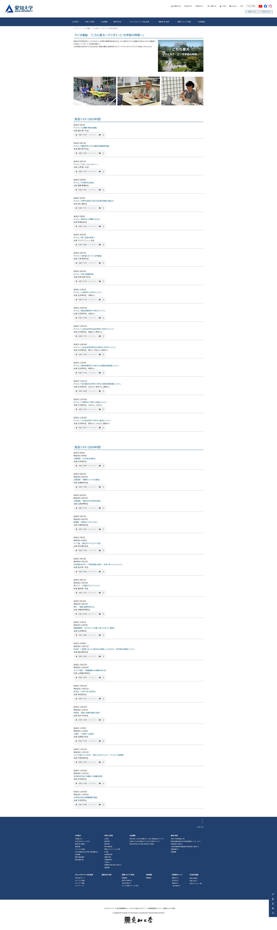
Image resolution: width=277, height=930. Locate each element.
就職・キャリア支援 (184, 22)
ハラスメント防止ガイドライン (137, 908)
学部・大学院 (89, 22)
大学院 (106, 862)
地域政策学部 (108, 854)
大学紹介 (75, 22)
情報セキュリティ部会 (169, 908)
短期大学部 (107, 857)
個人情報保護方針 (122, 908)
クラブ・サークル (79, 886)
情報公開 (77, 846)
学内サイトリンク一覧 (195, 883)
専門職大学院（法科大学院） (112, 865)
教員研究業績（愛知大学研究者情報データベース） (185, 841)
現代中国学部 (108, 846)
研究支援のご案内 (176, 844)
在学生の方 (188, 6)
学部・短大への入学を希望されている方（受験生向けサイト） (146, 839)
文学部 (106, 852)
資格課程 (107, 867)
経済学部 (107, 841)
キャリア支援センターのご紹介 (130, 886)
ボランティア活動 (79, 883)
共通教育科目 (108, 860)
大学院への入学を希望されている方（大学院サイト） (143, 841)
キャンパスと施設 (80, 849)
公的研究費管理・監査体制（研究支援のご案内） (184, 846)
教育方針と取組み (80, 844)
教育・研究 (117, 22)
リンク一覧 (251, 6)
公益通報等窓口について (154, 908)
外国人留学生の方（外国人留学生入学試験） (141, 844)
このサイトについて (109, 908)
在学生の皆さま (126, 883)
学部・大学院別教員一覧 (177, 839)
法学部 (106, 839)
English (234, 6)
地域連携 (201, 22)
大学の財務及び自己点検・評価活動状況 (86, 852)
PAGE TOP (200, 827)
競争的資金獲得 (79, 857)
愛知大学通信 (193, 878)
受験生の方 (177, 6)
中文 (241, 6)
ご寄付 (224, 6)
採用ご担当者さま (127, 880)
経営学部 (107, 844)
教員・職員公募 (79, 860)
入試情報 (104, 22)
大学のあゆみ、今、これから (82, 841)
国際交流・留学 (164, 22)
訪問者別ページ (177, 875)
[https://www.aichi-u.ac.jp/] (19, 8)
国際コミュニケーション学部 (112, 849)
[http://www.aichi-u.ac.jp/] (138, 919)
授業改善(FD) (174, 849)
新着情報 (124, 878)
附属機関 (173, 852)
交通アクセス (252, 11)
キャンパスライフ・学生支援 (139, 22)
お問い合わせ (266, 11)
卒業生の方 (199, 6)
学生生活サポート (80, 878)
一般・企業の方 (211, 6)
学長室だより (78, 839)
